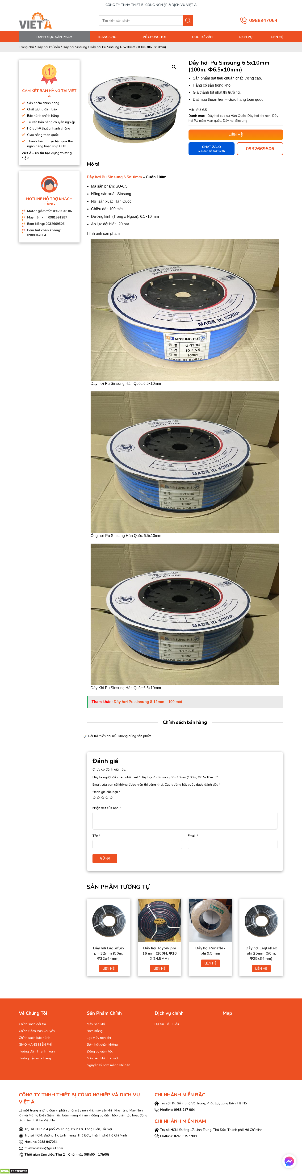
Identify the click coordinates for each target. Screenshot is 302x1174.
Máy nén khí (96, 1024)
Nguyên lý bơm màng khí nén (108, 1065)
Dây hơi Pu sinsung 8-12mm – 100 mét (148, 702)
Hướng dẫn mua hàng (35, 1058)
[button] (174, 67)
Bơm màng (95, 1031)
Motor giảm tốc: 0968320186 (49, 211)
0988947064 (263, 20)
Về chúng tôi (154, 37)
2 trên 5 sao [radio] (98, 797)
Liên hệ (277, 37)
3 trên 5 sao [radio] (102, 797)
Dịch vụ (245, 37)
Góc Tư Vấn (202, 37)
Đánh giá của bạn (106, 792)
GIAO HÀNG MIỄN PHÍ (35, 1044)
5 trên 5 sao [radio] (111, 797)
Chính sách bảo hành (34, 1038)
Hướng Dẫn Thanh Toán (37, 1051)
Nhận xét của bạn (106, 808)
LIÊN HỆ (108, 968)
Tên (96, 836)
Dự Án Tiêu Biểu (167, 1024)
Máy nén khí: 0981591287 (47, 217)
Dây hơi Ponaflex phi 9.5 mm (210, 951)
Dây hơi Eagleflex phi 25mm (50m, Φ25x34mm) (261, 953)
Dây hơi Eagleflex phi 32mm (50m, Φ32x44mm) (108, 953)
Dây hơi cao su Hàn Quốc (227, 115)
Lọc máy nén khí (99, 1038)
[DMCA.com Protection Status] (14, 1171)
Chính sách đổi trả (32, 1024)
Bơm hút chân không (102, 1044)
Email (193, 836)
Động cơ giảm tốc (100, 1051)
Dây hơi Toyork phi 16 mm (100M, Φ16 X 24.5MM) (159, 953)
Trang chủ (106, 37)
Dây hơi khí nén (48, 47)
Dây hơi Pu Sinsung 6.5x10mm (114, 177)
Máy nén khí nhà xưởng (104, 1058)
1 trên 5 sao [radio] (94, 797)
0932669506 (260, 149)
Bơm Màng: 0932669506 (45, 224)
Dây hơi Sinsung (75, 47)
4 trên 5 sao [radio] (107, 797)
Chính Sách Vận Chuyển (37, 1031)
